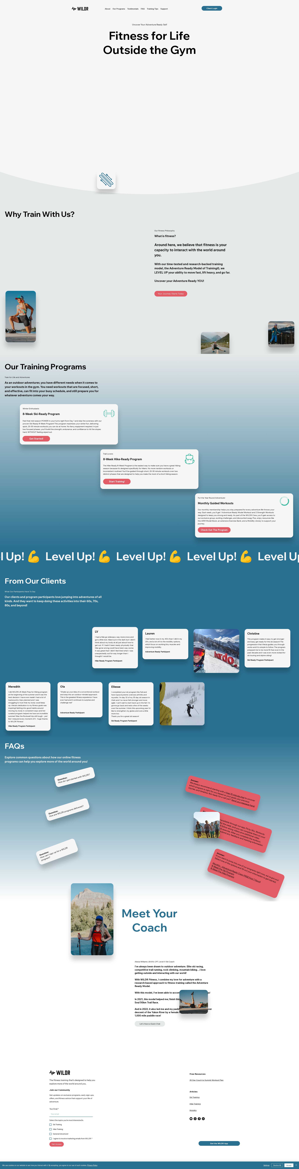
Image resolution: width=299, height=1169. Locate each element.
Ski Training (194, 1097)
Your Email (54, 1109)
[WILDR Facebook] (199, 1118)
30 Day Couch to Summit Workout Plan (206, 1080)
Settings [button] (266, 1165)
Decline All (277, 1165)
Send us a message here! (243, 803)
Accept (288, 1165)
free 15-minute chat (235, 795)
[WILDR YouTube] (191, 1118)
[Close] (296, 1165)
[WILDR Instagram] (195, 1118)
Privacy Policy (92, 1165)
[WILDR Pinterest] (203, 1118)
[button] (118, 9)
